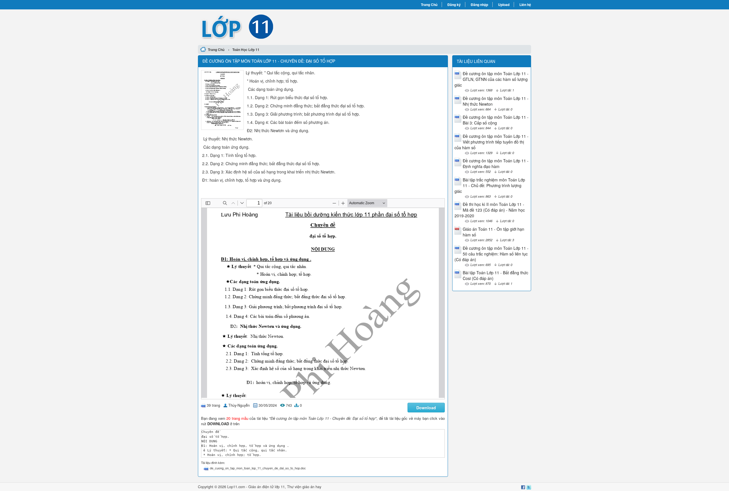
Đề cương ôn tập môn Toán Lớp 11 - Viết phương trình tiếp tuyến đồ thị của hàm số (491, 141)
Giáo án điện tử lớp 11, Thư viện (275, 486)
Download (426, 407)
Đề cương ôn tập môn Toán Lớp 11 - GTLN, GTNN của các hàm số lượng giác (491, 79)
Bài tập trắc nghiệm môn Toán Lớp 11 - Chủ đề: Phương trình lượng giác (489, 185)
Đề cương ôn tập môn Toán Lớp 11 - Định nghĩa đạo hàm (496, 163)
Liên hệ (525, 4)
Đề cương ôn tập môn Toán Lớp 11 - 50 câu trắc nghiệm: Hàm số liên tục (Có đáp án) (491, 253)
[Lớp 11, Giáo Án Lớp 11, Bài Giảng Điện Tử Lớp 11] (281, 26)
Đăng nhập (479, 4)
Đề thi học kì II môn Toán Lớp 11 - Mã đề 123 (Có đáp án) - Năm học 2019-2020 (489, 209)
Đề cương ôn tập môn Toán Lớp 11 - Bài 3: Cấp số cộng (496, 120)
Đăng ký (454, 4)
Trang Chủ (429, 4)
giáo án (308, 486)
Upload (503, 4)
